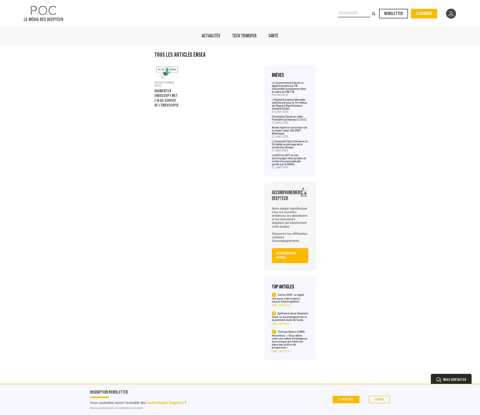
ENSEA (173, 69)
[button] (373, 13)
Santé (273, 36)
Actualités (211, 36)
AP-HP (161, 69)
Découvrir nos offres (286, 255)
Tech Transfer (244, 36)
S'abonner (424, 13)
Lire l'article (280, 305)
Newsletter (393, 13)
